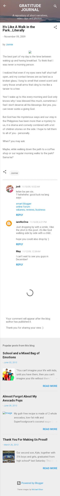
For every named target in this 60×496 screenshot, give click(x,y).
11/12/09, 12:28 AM (31, 251)
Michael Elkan (37, 489)
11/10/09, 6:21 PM (38, 222)
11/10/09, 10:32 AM (31, 186)
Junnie (9, 44)
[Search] (55, 7)
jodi (18, 186)
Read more (50, 386)
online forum (23, 206)
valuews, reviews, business (30, 209)
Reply (19, 215)
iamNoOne (22, 221)
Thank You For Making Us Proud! (25, 439)
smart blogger (23, 203)
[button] (55, 27)
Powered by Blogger (32, 483)
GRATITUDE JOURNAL (30, 7)
